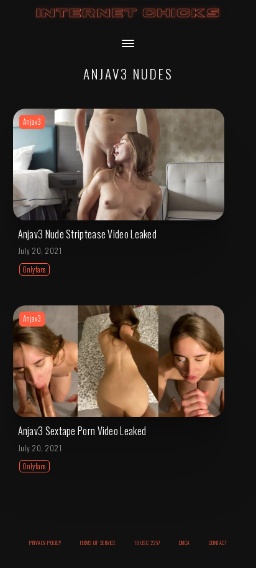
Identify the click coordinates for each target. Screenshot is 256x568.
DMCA (184, 542)
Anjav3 (32, 122)
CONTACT (218, 542)
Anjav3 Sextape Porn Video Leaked (82, 430)
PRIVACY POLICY (45, 542)
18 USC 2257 (147, 542)
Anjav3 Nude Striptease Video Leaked (87, 234)
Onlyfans (34, 269)
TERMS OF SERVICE (98, 542)
